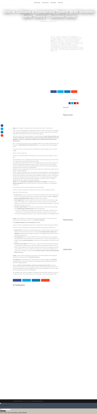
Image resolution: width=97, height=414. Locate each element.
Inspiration (60, 2)
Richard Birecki (45, 21)
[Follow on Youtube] (75, 103)
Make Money (37, 2)
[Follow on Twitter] (72, 103)
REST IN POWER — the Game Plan (71, 151)
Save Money (53, 2)
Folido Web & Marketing (37, 401)
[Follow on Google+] (77, 103)
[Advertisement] (73, 61)
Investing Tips (45, 2)
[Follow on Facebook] (70, 103)
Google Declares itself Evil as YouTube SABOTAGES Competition (73, 232)
